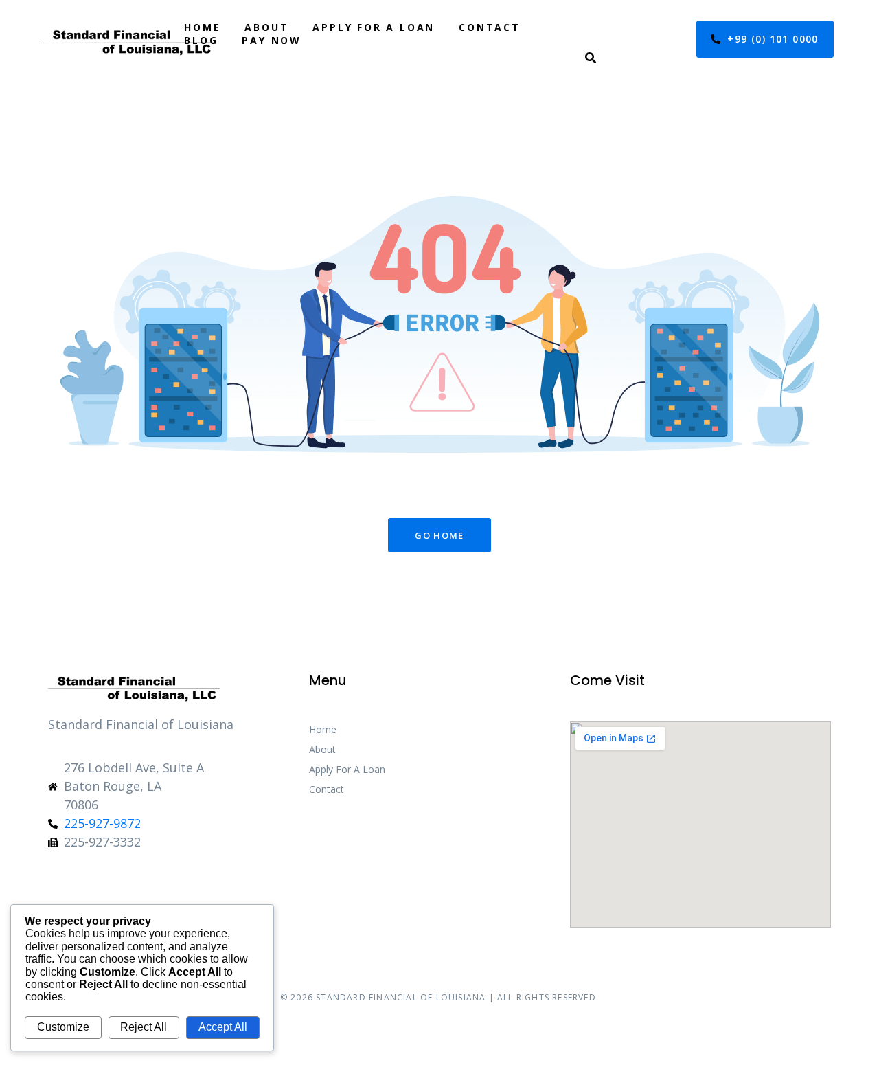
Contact (490, 27)
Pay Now (271, 40)
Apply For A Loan (373, 27)
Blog (201, 40)
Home (202, 27)
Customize (63, 1027)
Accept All (222, 1027)
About (266, 27)
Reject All (143, 1027)
